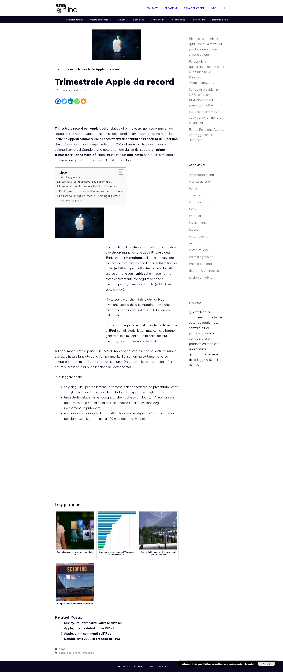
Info (213, 8)
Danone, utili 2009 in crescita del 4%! (92, 639)
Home (70, 69)
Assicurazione (178, 19)
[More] (83, 101)
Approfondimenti (74, 19)
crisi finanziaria (200, 195)
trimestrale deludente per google (87, 397)
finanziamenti (199, 202)
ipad (68, 652)
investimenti (198, 223)
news (62, 648)
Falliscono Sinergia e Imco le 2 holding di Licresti (89, 196)
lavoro (193, 229)
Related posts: (73, 200)
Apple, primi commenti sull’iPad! (88, 633)
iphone (76, 652)
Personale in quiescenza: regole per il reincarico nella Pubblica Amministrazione (206, 72)
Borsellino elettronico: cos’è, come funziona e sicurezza (205, 117)
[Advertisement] (116, 114)
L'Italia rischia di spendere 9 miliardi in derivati (88, 186)
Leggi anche (73, 177)
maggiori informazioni (245, 664)
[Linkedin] (71, 101)
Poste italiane (198, 19)
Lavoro (121, 19)
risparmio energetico (204, 271)
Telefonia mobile (220, 19)
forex (192, 209)
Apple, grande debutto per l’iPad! (89, 628)
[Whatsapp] (77, 101)
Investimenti (138, 19)
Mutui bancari (157, 19)
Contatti (152, 8)
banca (193, 188)
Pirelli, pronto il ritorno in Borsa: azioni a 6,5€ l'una (91, 191)
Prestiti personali (201, 264)
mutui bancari (199, 236)
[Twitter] (64, 101)
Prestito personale (98, 19)
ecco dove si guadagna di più (85, 413)
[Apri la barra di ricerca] (223, 8)
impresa (195, 216)
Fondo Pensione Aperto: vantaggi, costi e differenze (206, 135)
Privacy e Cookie (194, 8)
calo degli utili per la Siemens (85, 387)
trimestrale (88, 652)
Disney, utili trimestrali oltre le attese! (93, 623)
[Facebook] (58, 101)
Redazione (171, 8)
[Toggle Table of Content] (119, 172)
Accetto (266, 663)
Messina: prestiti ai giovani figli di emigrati (85, 181)
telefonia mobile (200, 277)
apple (62, 652)
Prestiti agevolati (201, 257)
